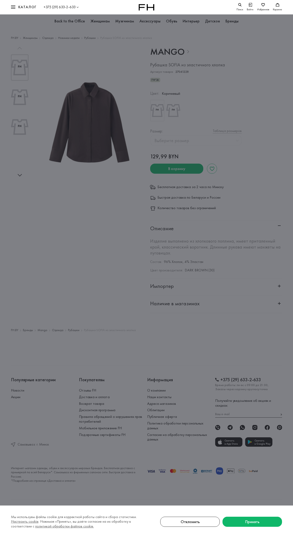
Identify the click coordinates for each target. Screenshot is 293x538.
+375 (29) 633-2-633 (59, 7)
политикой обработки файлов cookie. (64, 526)
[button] (24, 7)
